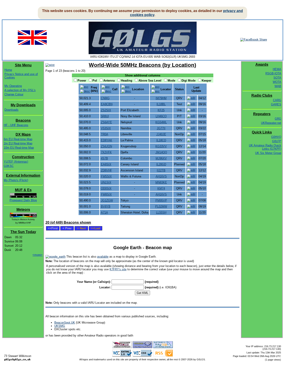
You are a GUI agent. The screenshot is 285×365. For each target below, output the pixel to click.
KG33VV (161, 146)
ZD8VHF (106, 170)
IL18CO (161, 140)
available (102, 256)
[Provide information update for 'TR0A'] (191, 134)
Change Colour (13, 94)
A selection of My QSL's (20, 90)
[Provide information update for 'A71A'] (191, 212)
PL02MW (161, 206)
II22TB (161, 170)
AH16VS (161, 176)
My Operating (13, 86)
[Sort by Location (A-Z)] (125, 86)
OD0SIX (106, 188)
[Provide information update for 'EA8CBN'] (191, 104)
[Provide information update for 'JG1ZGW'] (191, 200)
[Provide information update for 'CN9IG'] (191, 98)
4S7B (104, 158)
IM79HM (161, 98)
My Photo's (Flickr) (16, 180)
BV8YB (105, 206)
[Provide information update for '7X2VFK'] (191, 152)
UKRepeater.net (271, 123)
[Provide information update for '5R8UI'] (191, 116)
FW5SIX (106, 176)
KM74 (161, 188)
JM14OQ (161, 152)
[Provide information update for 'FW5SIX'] (191, 176)
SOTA (277, 77)
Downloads (11, 109)
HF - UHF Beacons (16, 125)
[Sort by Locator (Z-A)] (155, 91)
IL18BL (161, 104)
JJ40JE (161, 134)
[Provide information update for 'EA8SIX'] (191, 164)
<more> (38, 254)
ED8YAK (106, 140)
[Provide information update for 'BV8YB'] (191, 206)
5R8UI (105, 116)
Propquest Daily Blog (23, 200)
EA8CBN (106, 104)
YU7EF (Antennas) (16, 161)
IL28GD (161, 164)
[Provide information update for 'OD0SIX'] (191, 188)
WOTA (277, 82)
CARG (277, 100)
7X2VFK (106, 152)
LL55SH (161, 212)
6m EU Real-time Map (18, 139)
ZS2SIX (106, 110)
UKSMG (59, 326)
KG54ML (161, 122)
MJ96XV (161, 158)
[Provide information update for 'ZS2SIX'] (191, 110)
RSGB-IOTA (273, 73)
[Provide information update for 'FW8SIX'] (191, 194)
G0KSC (9, 166)
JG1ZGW (107, 200)
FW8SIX (106, 194)
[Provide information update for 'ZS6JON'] (191, 146)
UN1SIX (106, 182)
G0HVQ (276, 137)
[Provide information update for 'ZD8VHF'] (191, 170)
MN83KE (161, 182)
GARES (276, 104)
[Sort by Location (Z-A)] (126, 91)
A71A (104, 212)
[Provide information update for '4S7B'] (191, 158)
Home (8, 70)
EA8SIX (106, 164)
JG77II (161, 128)
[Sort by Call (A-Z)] (106, 86)
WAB (278, 86)
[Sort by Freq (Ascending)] (84, 86)
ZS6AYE (106, 122)
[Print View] (50, 65)
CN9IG (105, 98)
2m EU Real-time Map (18, 143)
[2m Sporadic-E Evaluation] (23, 196)
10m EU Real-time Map (19, 147)
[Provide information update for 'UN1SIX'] (191, 182)
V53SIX (106, 128)
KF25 (161, 110)
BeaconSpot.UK (64, 322)
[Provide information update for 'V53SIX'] (191, 128)
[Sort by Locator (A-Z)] (155, 86)
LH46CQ (161, 116)
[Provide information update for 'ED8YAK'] (191, 140)
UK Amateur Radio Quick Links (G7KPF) (265, 147)
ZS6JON (106, 146)
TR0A (104, 134)
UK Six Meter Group (268, 153)
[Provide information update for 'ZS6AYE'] (191, 122)
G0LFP (276, 141)
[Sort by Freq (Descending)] (85, 91)
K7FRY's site (118, 269)
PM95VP (161, 200)
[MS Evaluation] (23, 216)
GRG (278, 118)
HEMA (277, 69)
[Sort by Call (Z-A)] (106, 91)
